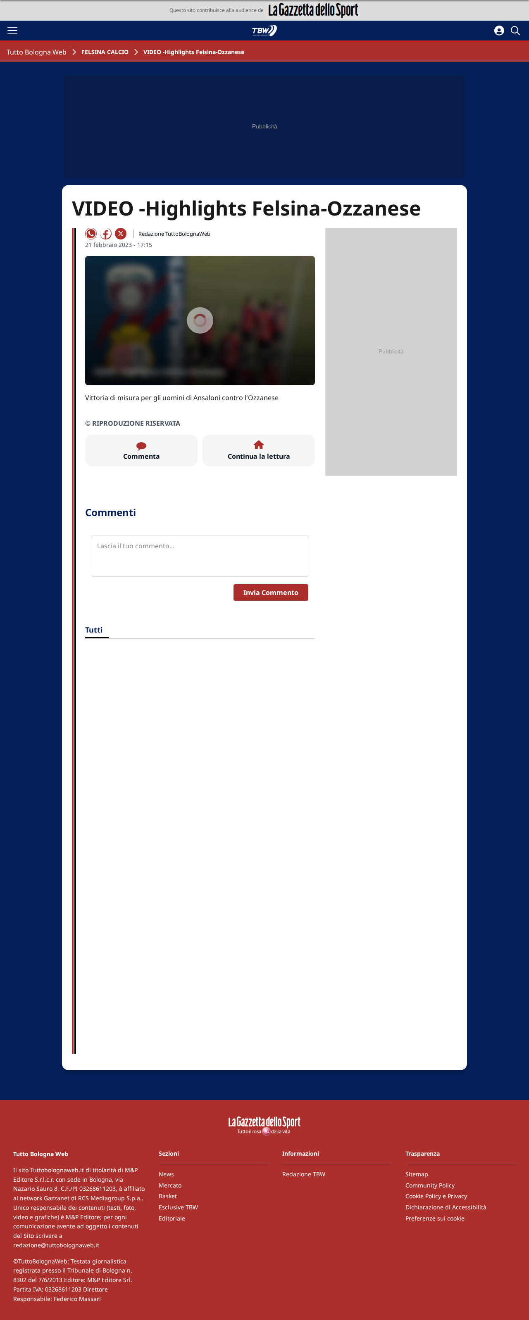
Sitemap (416, 1174)
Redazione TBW (303, 1174)
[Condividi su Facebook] (106, 233)
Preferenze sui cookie (435, 1218)
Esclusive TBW (178, 1207)
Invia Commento (270, 592)
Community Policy (430, 1185)
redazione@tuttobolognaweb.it (56, 1245)
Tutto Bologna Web (37, 52)
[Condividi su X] (120, 233)
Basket (168, 1196)
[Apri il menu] (12, 30)
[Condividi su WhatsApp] (91, 233)
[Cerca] (516, 30)
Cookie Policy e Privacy (436, 1196)
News (166, 1174)
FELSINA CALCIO (105, 52)
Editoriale (172, 1218)
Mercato (170, 1185)
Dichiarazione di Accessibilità (445, 1207)
